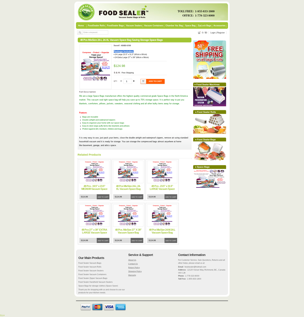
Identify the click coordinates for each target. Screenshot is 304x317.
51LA (2, 315)
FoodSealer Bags (115, 25)
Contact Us (133, 264)
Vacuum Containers (153, 25)
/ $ (204, 32)
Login (212, 32)
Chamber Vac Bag (174, 25)
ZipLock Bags (204, 25)
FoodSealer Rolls (96, 25)
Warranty (132, 275)
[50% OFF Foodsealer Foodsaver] (152, 20)
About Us (132, 260)
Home (81, 25)
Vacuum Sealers (134, 25)
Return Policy (134, 268)
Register (221, 32)
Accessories (219, 25)
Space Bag (190, 25)
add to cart (155, 81)
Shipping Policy (135, 271)
